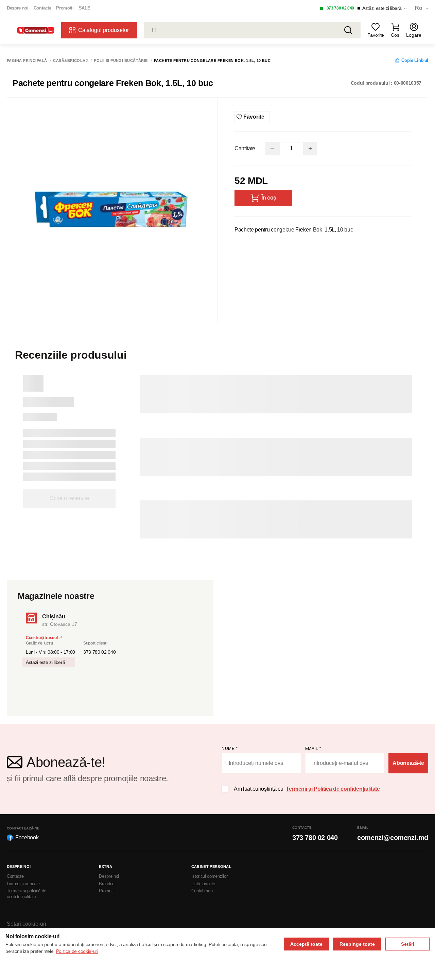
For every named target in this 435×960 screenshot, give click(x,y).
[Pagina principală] (35, 30)
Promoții (64, 8)
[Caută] (348, 30)
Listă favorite (203, 883)
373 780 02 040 (340, 8)
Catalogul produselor (103, 30)
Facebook (26, 837)
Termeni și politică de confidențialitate (26, 893)
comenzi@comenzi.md (392, 837)
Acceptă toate (306, 944)
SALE (84, 8)
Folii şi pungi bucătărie (121, 61)
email (313, 748)
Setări (407, 944)
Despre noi (18, 8)
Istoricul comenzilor (209, 876)
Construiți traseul (42, 637)
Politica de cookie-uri (77, 951)
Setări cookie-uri (26, 924)
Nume (230, 748)
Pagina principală (27, 61)
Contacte (42, 8)
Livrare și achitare (23, 883)
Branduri (106, 883)
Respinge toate (357, 944)
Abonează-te (408, 763)
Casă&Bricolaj (70, 61)
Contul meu (202, 890)
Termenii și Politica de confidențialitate (333, 789)
